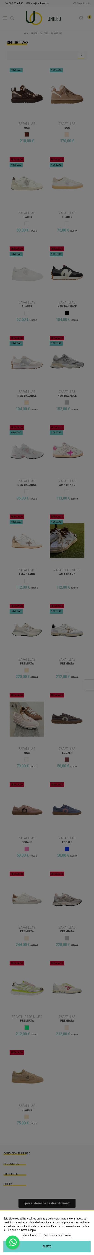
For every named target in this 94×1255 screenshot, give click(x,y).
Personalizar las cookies (57, 1235)
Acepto (47, 1246)
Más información (32, 1235)
